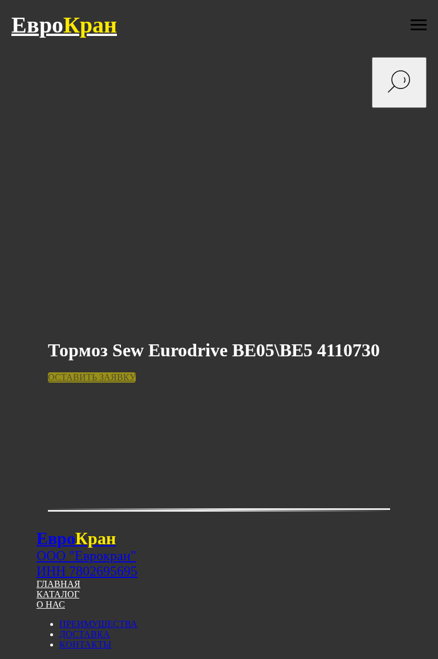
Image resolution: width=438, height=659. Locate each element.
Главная (58, 584)
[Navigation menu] (419, 25)
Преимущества (98, 624)
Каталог (57, 594)
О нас (50, 604)
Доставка (84, 634)
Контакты (85, 644)
